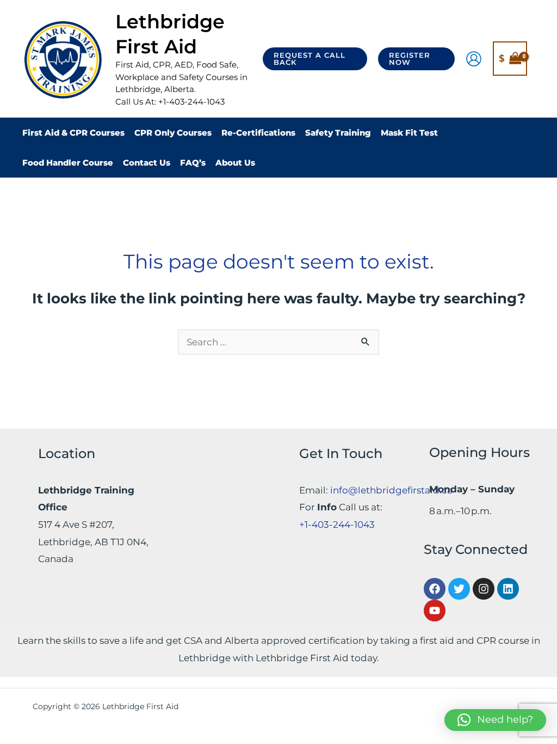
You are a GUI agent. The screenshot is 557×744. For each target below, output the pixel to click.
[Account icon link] (474, 59)
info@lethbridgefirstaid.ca (391, 490)
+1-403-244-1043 (337, 524)
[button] (315, 58)
